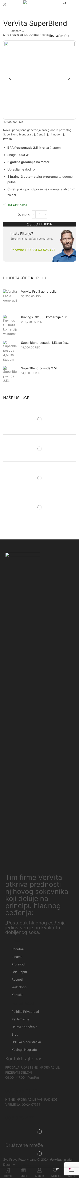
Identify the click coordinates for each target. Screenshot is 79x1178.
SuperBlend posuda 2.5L (39, 368)
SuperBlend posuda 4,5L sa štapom (46, 343)
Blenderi (23, 14)
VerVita (64, 35)
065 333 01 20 (21, 1090)
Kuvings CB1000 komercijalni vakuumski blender (46, 317)
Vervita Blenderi (43, 14)
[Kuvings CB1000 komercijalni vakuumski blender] (10, 325)
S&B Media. (24, 1165)
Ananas (44, 34)
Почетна (9, 14)
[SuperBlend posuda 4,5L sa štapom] (10, 351)
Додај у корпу (41, 224)
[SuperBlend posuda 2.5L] (10, 376)
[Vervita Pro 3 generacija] (10, 300)
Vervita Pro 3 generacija (38, 291)
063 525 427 (19, 1118)
